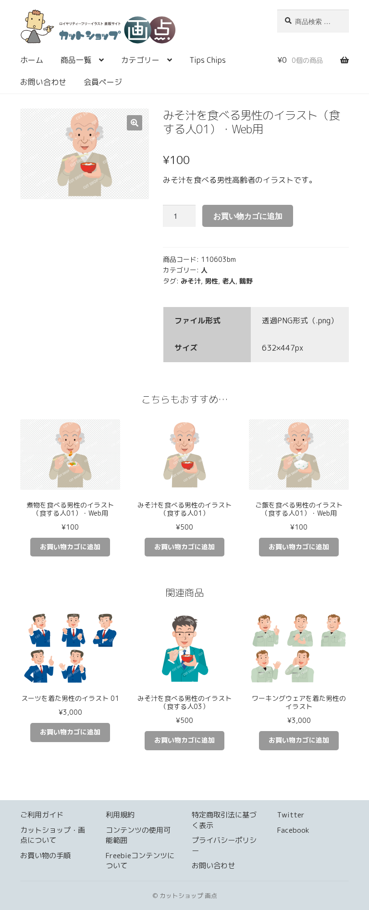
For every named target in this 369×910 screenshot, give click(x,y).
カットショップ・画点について (52, 835)
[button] (134, 122)
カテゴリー (140, 60)
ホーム (31, 60)
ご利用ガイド (41, 815)
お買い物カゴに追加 (248, 215)
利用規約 (120, 815)
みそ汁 (191, 280)
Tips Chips (207, 60)
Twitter (291, 815)
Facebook (293, 830)
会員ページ (103, 82)
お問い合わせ (43, 82)
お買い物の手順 (45, 856)
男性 (211, 280)
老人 (228, 280)
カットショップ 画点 (141, 29)
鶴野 (246, 280)
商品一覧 (76, 60)
